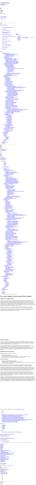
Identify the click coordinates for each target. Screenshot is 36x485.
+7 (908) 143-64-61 (3, 17)
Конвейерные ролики (9, 74)
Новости (19, 39)
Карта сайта (2, 470)
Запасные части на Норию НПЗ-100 (12, 94)
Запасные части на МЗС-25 (10, 104)
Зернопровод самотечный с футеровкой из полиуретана (15, 68)
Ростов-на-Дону (6, 166)
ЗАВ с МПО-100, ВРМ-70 (9, 125)
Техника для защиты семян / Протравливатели (6, 32)
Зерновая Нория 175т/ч (9, 122)
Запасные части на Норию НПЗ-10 (12, 92)
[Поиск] (1, 155)
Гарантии (19, 38)
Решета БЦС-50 (8, 79)
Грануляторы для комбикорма (6, 45)
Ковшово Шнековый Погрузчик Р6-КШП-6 (12, 62)
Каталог (1, 449)
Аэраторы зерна (2, 451)
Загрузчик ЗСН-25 (5, 37)
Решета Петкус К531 (9, 82)
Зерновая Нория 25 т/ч (10, 250)
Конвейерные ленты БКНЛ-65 (11, 95)
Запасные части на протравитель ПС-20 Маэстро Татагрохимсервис (17, 109)
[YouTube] (2, 476)
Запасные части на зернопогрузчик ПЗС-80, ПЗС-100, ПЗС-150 (16, 87)
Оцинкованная (9, 116)
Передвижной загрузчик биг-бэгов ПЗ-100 (8, 36)
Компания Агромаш (17, 34)
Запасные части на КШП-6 (10, 112)
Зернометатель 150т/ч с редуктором (11, 60)
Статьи (19, 40)
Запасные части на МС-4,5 (10, 96)
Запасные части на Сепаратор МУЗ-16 (11, 105)
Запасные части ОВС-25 (9, 84)
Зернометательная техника (6, 30)
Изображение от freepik (20, 409)
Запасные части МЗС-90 (11, 88)
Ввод (8, 72)
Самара (5, 164)
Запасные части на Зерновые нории (11, 91)
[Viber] (2, 477)
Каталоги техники (26, 37)
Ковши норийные (5, 47)
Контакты (32, 37)
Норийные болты (8, 107)
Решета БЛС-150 (8, 78)
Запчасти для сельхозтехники (8, 83)
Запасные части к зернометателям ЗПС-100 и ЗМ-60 (15, 86)
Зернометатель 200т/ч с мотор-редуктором (12, 61)
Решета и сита (4, 39)
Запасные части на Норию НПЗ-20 (12, 93)
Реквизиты (19, 37)
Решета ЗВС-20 (8, 80)
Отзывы (5, 134)
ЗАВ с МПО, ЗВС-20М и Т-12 (10, 127)
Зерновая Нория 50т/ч (9, 117)
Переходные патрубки (10, 70)
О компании (19, 36)
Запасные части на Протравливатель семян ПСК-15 (13, 111)
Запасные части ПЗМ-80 (11, 89)
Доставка (23, 37)
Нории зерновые (4, 42)
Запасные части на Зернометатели (12, 213)
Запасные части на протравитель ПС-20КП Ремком (15, 110)
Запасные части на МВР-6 (9, 103)
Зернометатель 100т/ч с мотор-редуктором (12, 59)
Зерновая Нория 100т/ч (9, 119)
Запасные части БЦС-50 (9, 100)
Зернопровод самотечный (11, 67)
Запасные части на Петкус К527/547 (12, 98)
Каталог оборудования (7, 169)
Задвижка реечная (10, 71)
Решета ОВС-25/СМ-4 (9, 81)
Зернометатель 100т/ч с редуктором (11, 58)
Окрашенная (9, 115)
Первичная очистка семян (9, 55)
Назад (6, 162)
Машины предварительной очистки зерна (12, 54)
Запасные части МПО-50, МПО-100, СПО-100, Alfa (13, 90)
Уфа (4, 165)
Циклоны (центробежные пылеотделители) (13, 73)
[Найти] (1, 23)
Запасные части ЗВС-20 (9, 85)
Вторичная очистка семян (9, 56)
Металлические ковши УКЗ (10, 130)
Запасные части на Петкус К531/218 (12, 99)
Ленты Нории (6, 131)
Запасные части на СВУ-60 (10, 113)
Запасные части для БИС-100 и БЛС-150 (12, 97)
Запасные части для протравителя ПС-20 (12, 108)
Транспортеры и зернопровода (6, 34)
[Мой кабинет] (0, 9)
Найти (1, 482)
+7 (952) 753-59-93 (4, 16)
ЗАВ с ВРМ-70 (8, 126)
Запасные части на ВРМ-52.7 (10, 101)
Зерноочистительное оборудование (7, 27)
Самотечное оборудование (10, 66)
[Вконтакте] (2, 475)
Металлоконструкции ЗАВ (6, 44)
